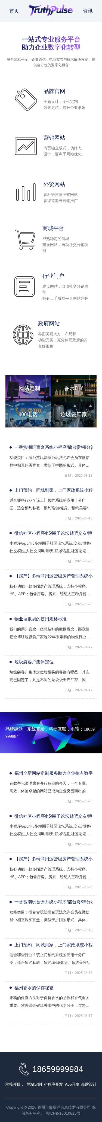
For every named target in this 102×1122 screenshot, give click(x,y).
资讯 (88, 11)
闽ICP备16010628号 (63, 1113)
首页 (14, 11)
